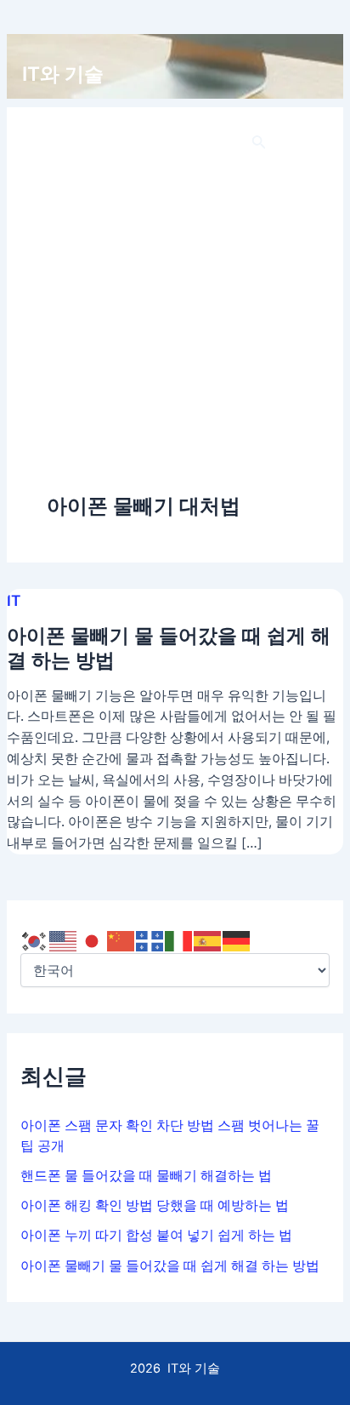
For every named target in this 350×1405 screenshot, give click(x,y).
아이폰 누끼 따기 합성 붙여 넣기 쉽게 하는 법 (156, 1235)
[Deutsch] (237, 940)
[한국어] (34, 940)
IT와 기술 (63, 74)
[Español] (208, 940)
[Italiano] (179, 940)
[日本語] (92, 940)
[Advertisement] (175, 308)
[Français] (150, 940)
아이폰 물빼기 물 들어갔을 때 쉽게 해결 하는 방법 (169, 1266)
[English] (63, 940)
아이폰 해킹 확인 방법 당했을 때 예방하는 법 (154, 1205)
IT (13, 600)
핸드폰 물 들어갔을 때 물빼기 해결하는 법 (146, 1176)
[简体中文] (121, 940)
